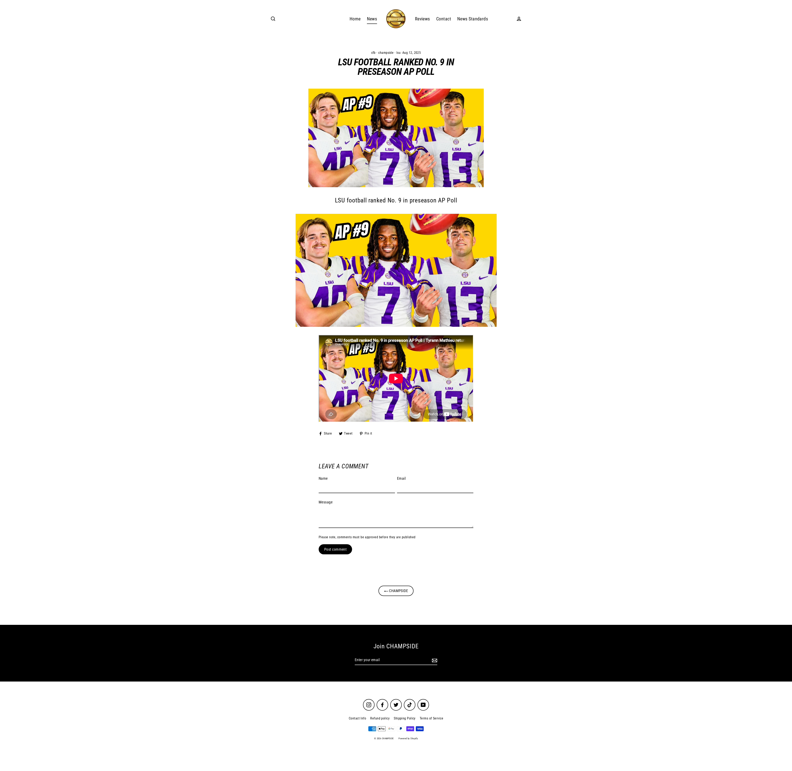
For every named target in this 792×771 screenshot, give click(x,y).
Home (355, 18)
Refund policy (380, 718)
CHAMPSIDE (398, 591)
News (372, 18)
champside (386, 53)
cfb (373, 53)
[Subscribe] (434, 660)
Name (323, 478)
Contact (443, 18)
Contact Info (357, 718)
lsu (398, 53)
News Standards (472, 18)
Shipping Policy (405, 718)
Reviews (422, 18)
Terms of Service (431, 718)
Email (401, 478)
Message (325, 502)
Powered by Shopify (408, 738)
